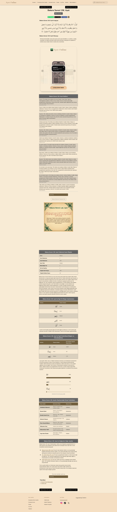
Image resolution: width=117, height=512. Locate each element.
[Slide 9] (60, 84)
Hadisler (66, 2)
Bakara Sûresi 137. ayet (71, 7)
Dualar (57, 2)
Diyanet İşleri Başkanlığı (47, 482)
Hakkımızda (46, 500)
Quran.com (43, 483)
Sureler (34, 2)
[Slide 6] (58, 84)
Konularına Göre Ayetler (42, 2)
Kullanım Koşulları (48, 504)
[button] (61, 503)
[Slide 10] (61, 84)
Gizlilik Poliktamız (47, 502)
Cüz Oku (62, 2)
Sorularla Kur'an (31, 502)
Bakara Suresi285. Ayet (47, 450)
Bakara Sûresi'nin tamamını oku (58, 199)
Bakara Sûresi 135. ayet (45, 7)
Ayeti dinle (59, 13)
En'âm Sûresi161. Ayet (47, 459)
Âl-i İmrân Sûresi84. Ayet (48, 455)
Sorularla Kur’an (52, 2)
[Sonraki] (74, 71)
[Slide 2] (56, 84)
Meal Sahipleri (73, 2)
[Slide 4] (57, 84)
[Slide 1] (55, 84)
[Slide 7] (59, 84)
